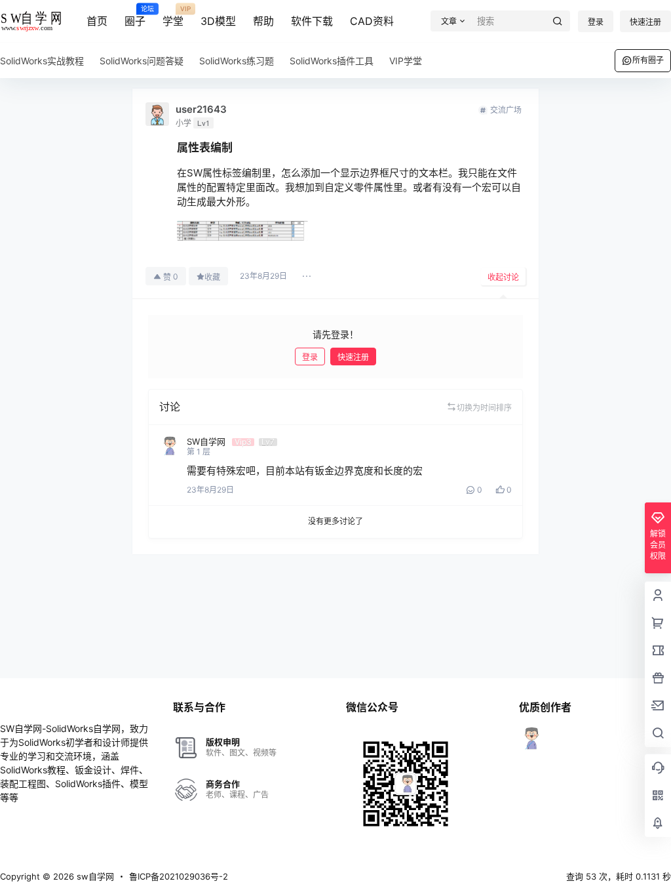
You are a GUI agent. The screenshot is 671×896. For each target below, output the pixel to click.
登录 (596, 22)
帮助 (263, 21)
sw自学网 (94, 876)
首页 (96, 21)
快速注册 (645, 22)
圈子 (135, 16)
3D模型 (218, 21)
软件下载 (312, 21)
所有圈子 (648, 60)
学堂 (173, 16)
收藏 (212, 277)
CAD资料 (372, 21)
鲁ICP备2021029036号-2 (178, 876)
